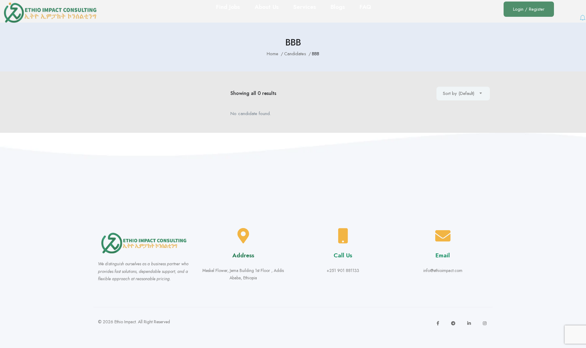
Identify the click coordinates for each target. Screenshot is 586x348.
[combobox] (463, 93)
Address (243, 255)
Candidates (295, 53)
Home (272, 53)
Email (443, 255)
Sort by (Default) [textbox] (458, 93)
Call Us (343, 255)
